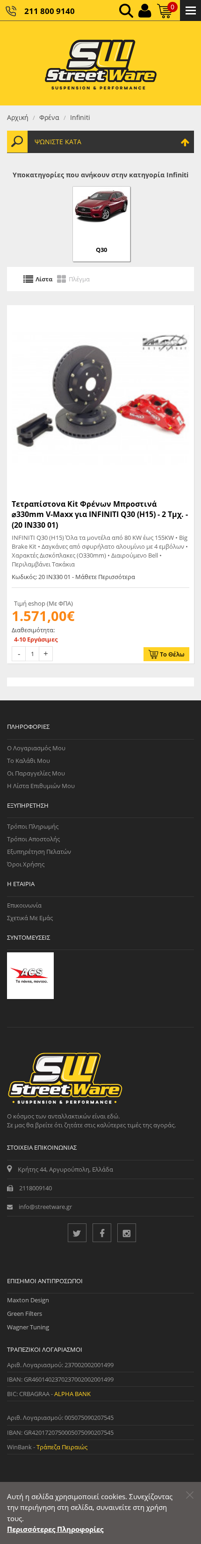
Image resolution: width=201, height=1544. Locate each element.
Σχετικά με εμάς (30, 918)
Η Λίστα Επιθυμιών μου (41, 786)
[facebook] (102, 1232)
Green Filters (24, 1313)
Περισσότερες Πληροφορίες (55, 1529)
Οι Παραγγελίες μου (36, 773)
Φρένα (49, 117)
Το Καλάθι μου (28, 760)
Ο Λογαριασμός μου (36, 748)
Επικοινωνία (24, 905)
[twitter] (77, 1232)
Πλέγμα (79, 279)
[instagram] (126, 1232)
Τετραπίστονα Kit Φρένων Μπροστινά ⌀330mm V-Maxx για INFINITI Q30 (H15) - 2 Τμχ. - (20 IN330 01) (100, 514)
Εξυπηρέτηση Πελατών (39, 851)
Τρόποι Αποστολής (33, 839)
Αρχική (18, 117)
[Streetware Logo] (100, 63)
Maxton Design (28, 1300)
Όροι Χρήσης (25, 864)
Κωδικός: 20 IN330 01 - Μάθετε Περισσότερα (73, 577)
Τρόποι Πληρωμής (32, 826)
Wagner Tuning (28, 1327)
